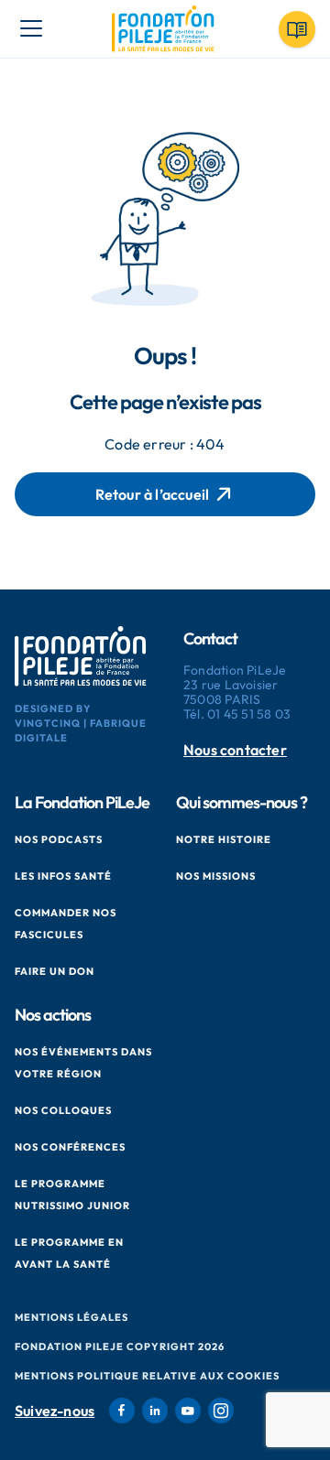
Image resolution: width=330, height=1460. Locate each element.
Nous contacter (235, 750)
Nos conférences (70, 1147)
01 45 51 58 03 (249, 714)
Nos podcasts (59, 839)
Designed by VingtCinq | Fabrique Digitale (81, 723)
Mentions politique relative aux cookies (147, 1375)
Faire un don (54, 971)
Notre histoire (223, 839)
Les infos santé (63, 876)
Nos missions (216, 876)
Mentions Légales (71, 1317)
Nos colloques (63, 1110)
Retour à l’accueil (152, 494)
